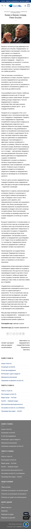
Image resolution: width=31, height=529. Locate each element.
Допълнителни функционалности (12, 404)
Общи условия (6, 487)
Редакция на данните (8, 518)
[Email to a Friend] (17, 333)
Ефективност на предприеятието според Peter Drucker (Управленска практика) (23, 345)
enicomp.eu (19, 524)
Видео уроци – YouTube (8, 397)
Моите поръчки (6, 507)
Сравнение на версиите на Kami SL (12, 380)
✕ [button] (29, 516)
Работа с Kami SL (6, 391)
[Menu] (2, 5)
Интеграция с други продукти (10, 374)
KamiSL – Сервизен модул (9, 401)
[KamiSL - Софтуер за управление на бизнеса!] (15, 5)
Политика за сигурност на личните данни (14, 490)
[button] (26, 524)
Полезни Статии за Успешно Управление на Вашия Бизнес (15, 12)
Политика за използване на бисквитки (13, 494)
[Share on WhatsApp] (7, 333)
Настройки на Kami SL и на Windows (13, 408)
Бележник (4, 511)
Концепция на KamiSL (8, 367)
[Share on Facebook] (10, 333)
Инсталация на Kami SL (8, 394)
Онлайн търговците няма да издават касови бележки (7, 345)
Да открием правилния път (20, 327)
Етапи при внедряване (8, 370)
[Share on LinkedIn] (23, 333)
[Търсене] (5, 5)
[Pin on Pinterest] (20, 333)
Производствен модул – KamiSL (11, 411)
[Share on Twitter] (13, 333)
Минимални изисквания (9, 377)
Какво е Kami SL (6, 363)
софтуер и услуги (18, 323)
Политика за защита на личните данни (13, 497)
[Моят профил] (25, 5)
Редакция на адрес (7, 514)
